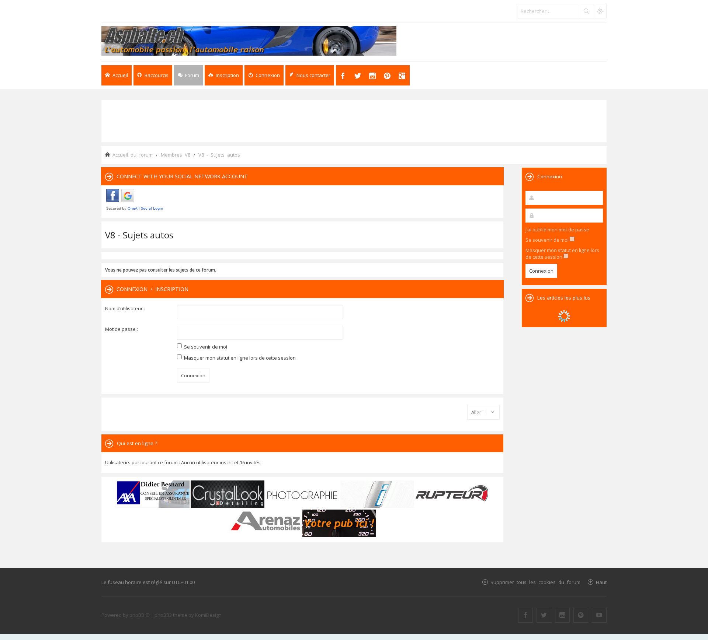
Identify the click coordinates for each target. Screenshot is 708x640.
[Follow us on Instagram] (562, 615)
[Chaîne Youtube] (599, 615)
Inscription (171, 289)
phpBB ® (139, 615)
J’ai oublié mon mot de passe (557, 229)
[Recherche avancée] (599, 11)
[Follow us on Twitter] (544, 615)
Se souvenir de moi (205, 346)
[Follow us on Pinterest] (580, 615)
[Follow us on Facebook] (525, 615)
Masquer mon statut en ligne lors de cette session (239, 357)
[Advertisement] (354, 120)
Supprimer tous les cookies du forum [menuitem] (535, 582)
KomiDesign (208, 615)
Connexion (132, 289)
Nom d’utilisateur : (125, 308)
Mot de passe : (121, 329)
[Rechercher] (586, 11)
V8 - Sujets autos (139, 235)
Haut (601, 582)
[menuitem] (224, 75)
